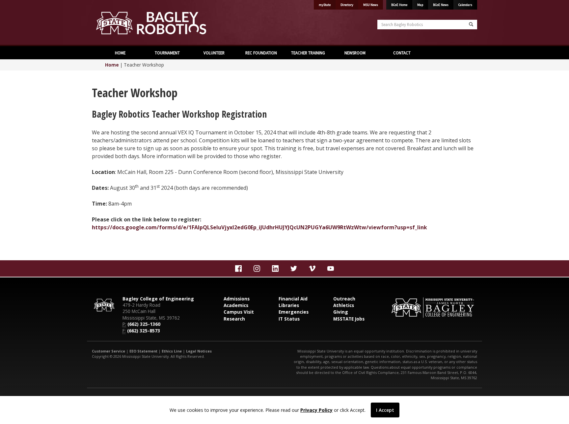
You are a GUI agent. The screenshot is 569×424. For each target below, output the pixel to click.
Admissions (237, 299)
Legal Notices (199, 351)
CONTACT (402, 52)
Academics (236, 305)
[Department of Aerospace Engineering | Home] (186, 23)
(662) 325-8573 (143, 330)
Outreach (344, 299)
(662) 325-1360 (143, 324)
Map (420, 5)
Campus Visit (239, 312)
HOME (120, 52)
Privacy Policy (316, 410)
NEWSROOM (355, 52)
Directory (346, 5)
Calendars (465, 5)
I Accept (385, 410)
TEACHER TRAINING (308, 52)
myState (325, 5)
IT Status (289, 319)
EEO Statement (143, 351)
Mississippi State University (108, 23)
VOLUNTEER (214, 52)
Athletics (343, 305)
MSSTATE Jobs (349, 319)
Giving (340, 312)
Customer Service (108, 351)
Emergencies (294, 312)
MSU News (370, 5)
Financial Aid (293, 299)
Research (234, 319)
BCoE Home (399, 5)
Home (112, 65)
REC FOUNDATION (261, 52)
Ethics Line (172, 351)
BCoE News (440, 5)
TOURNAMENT (167, 52)
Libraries (289, 305)
